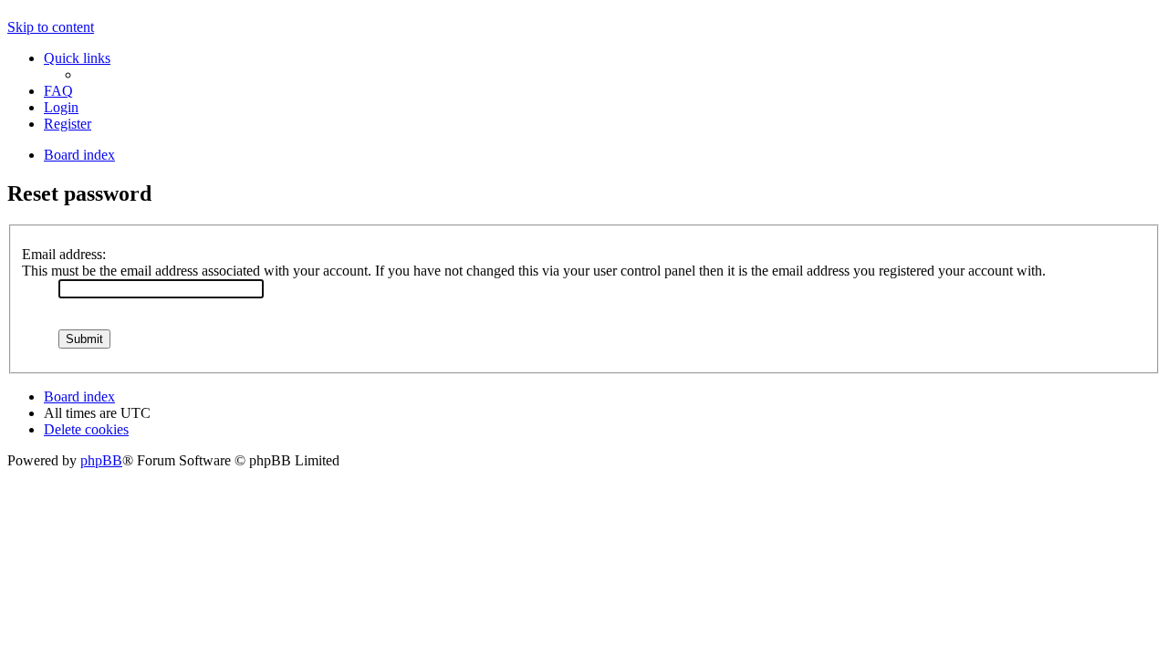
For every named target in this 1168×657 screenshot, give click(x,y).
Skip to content (50, 27)
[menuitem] (58, 91)
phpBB (101, 460)
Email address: (64, 254)
